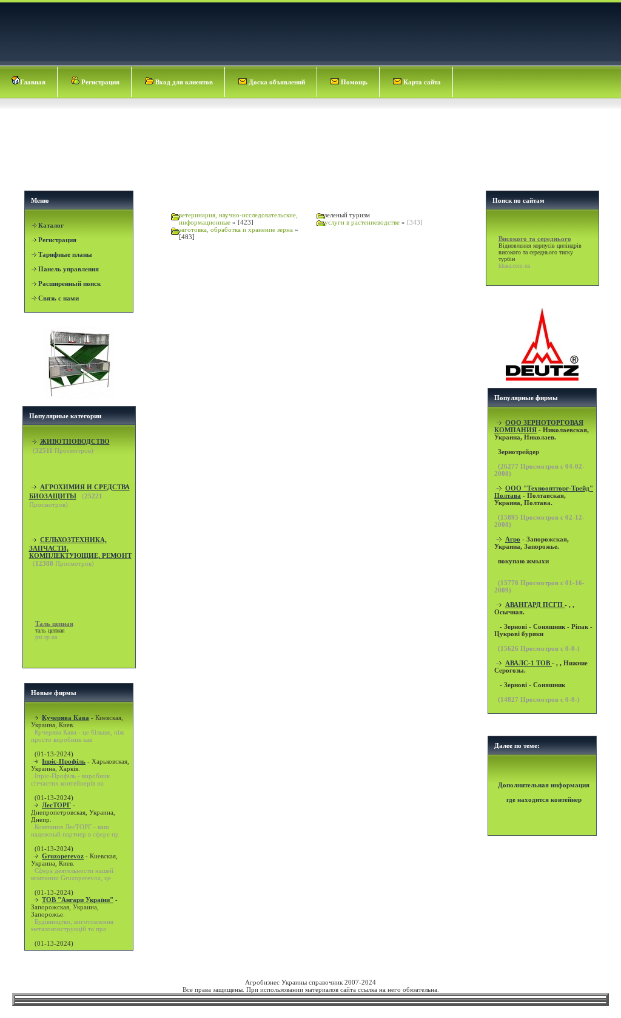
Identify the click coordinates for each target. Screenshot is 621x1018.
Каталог (51, 225)
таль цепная (50, 630)
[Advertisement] (311, 155)
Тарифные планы (65, 254)
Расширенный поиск (69, 283)
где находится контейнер (544, 799)
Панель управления (68, 269)
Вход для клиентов (183, 82)
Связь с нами (58, 298)
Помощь (353, 82)
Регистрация (99, 82)
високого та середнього (527, 252)
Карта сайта (421, 82)
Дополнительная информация (543, 785)
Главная (32, 82)
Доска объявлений (276, 82)
